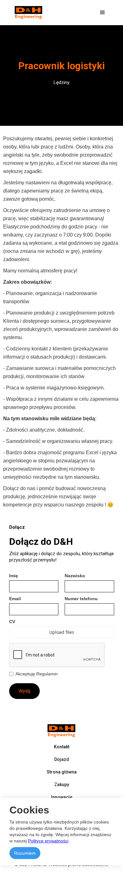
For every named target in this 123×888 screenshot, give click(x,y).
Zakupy (61, 784)
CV (12, 621)
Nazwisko (75, 575)
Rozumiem (25, 853)
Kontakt (61, 746)
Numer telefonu (81, 598)
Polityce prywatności (48, 840)
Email (15, 598)
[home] (27, 12)
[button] (102, 12)
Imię (13, 575)
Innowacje (61, 797)
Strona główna (62, 771)
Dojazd (61, 759)
